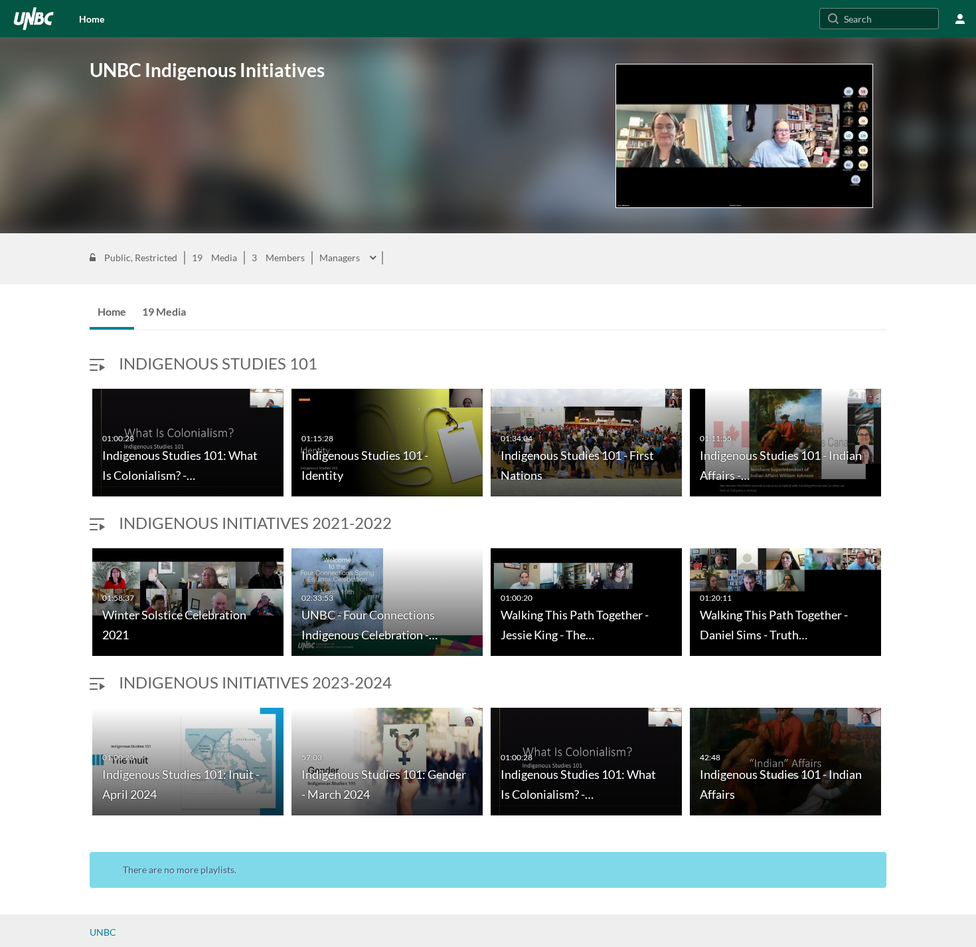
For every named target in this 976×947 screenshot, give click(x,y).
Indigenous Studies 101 (218, 363)
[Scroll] (76, 444)
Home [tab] (112, 311)
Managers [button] (340, 258)
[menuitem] (91, 18)
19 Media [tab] (164, 311)
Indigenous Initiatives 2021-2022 (255, 522)
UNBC (103, 932)
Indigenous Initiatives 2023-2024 (255, 682)
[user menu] (960, 18)
